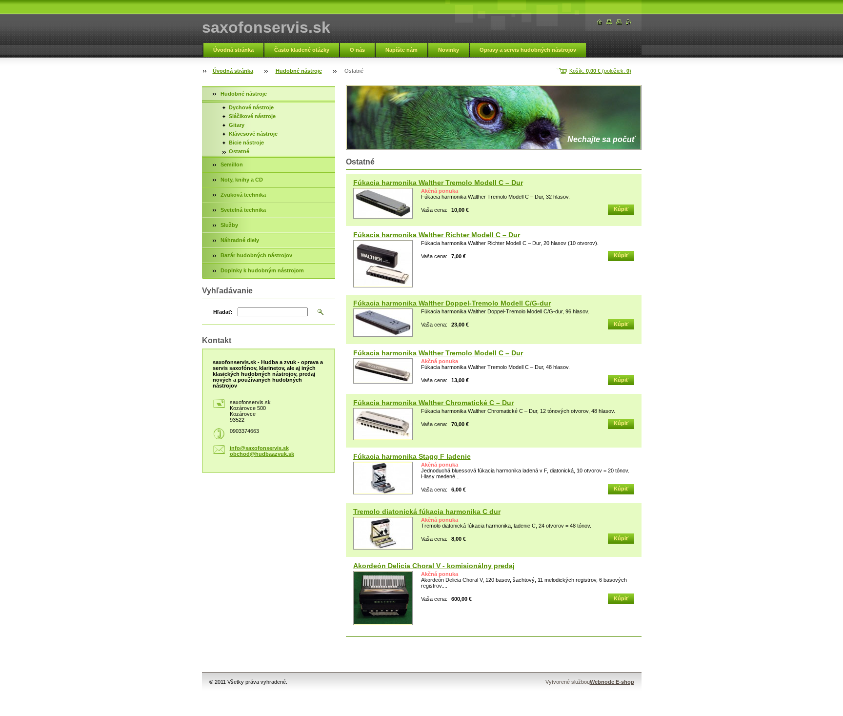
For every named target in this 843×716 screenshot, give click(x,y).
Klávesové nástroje (253, 134)
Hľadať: (223, 312)
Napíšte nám (401, 50)
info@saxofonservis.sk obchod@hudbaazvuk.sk (262, 451)
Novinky (448, 50)
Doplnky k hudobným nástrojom (262, 270)
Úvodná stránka (233, 50)
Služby (229, 225)
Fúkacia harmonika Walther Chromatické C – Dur (433, 403)
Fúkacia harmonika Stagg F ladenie (412, 456)
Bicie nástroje (246, 142)
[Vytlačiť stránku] (619, 22)
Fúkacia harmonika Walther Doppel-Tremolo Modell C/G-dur (452, 303)
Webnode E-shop (612, 682)
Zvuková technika (243, 195)
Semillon (232, 164)
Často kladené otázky (301, 50)
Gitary (236, 125)
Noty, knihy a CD (242, 180)
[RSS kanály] (629, 22)
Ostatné (239, 151)
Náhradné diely (240, 240)
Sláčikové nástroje (252, 116)
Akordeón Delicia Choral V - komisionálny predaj (434, 566)
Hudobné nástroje (299, 71)
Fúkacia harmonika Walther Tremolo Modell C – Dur (438, 182)
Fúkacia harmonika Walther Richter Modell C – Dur (436, 235)
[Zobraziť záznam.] (383, 203)
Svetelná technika (243, 210)
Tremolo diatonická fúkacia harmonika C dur (427, 511)
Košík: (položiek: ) (600, 71)
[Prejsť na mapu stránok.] (609, 22)
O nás (357, 50)
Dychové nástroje (251, 107)
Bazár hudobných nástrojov (256, 255)
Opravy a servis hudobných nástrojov (528, 50)
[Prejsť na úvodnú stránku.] (599, 22)
